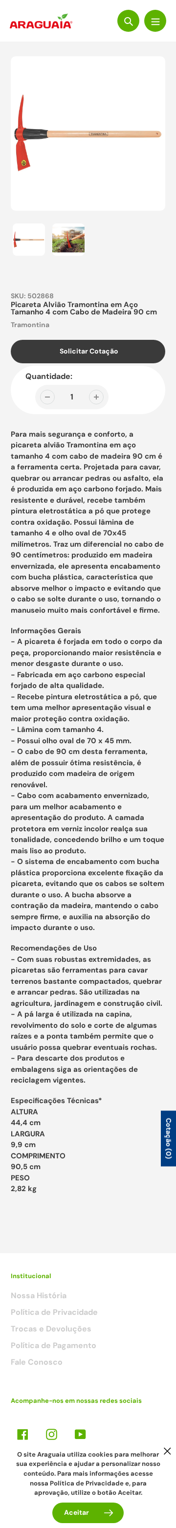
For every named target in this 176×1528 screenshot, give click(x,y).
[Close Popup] (167, 1451)
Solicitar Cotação (89, 351)
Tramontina (30, 324)
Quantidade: (48, 376)
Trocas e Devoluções (51, 1329)
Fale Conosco (37, 1362)
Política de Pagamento (53, 1345)
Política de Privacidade (54, 1312)
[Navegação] (155, 21)
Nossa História (38, 1295)
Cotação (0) (168, 1138)
